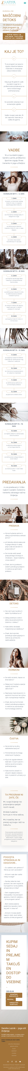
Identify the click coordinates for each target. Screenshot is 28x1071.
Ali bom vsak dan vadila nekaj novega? (13, 876)
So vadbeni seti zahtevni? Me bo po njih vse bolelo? (14, 869)
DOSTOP (14, 1055)
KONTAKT (14, 1051)
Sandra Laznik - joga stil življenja (8, 3)
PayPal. (10, 999)
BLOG (14, 1048)
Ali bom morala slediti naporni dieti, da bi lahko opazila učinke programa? (13, 915)
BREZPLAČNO (14, 1046)
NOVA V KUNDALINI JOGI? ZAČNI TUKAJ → (10, 1040)
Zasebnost (6, 1065)
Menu (23, 3)
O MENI (14, 1053)
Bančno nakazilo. (14, 995)
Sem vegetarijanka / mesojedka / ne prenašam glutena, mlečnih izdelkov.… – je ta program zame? (14, 896)
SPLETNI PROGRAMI (14, 1044)
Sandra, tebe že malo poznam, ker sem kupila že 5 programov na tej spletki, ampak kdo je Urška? (13, 884)
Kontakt (22, 1065)
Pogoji (12, 1065)
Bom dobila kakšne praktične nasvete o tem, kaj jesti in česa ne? (13, 906)
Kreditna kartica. (14, 1003)
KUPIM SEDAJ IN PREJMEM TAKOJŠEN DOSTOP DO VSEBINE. (14, 36)
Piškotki (17, 1065)
